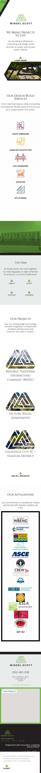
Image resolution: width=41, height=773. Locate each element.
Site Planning (21, 198)
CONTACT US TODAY (20, 685)
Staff (29, 286)
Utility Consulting (20, 134)
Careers (29, 297)
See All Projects (20, 476)
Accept (6, 768)
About (12, 286)
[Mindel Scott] (39, 3)
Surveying (20, 182)
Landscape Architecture (20, 150)
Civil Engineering (20, 166)
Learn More (20, 60)
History (12, 297)
